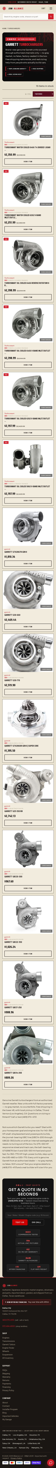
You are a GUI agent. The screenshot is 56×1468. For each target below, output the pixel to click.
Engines (5, 1338)
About (5, 1403)
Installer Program (10, 1409)
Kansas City (24, 1448)
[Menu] (51, 8)
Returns (5, 1380)
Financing (6, 1387)
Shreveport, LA (19, 1443)
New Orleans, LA (9, 1448)
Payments (6, 1384)
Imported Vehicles (10, 1416)
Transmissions (8, 1341)
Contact (6, 1406)
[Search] (51, 16)
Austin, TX (22, 1439)
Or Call (36, 1222)
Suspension (7, 1355)
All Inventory (7, 1358)
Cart (43, 8)
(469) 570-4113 (15, 1201)
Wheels (5, 1351)
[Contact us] (50, 1462)
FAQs (4, 1370)
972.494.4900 (8, 1326)
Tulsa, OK (6, 1443)
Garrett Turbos (8, 1344)
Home (4, 28)
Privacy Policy (8, 1390)
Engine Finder (8, 1348)
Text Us (19, 1222)
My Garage (7, 1419)
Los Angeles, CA (20, 1435)
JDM (15, 8)
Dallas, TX (6, 1435)
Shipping (6, 1374)
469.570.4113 (8, 1320)
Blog (4, 1413)
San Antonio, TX (9, 1439)
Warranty (6, 1377)
